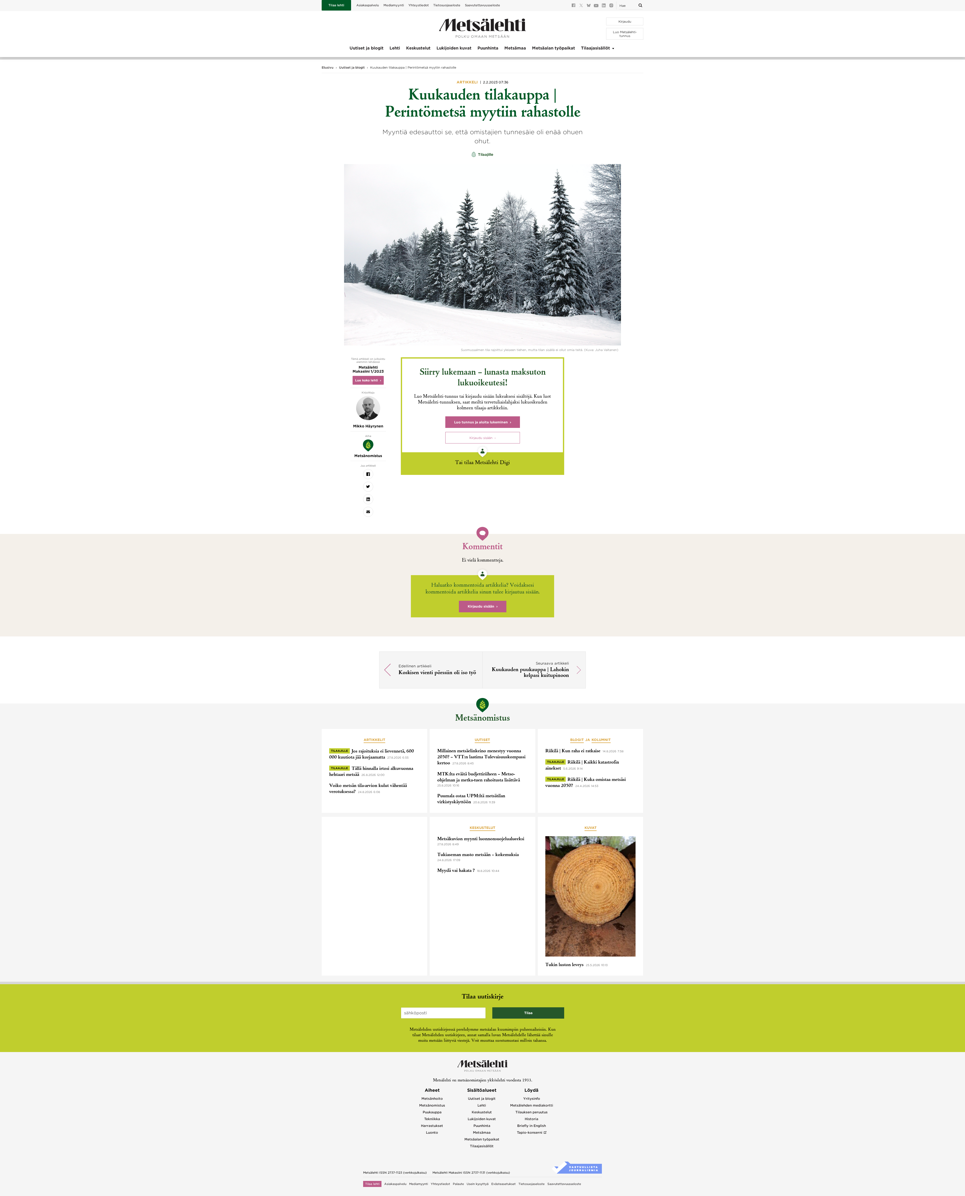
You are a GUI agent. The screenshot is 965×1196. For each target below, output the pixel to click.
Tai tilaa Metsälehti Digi (482, 463)
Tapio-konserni (529, 1132)
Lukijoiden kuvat (454, 48)
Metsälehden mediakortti (531, 1105)
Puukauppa (432, 1112)
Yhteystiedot (418, 5)
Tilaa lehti (336, 5)
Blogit (577, 740)
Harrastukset (432, 1126)
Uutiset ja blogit (366, 48)
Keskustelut (418, 48)
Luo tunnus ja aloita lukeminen (481, 422)
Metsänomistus (482, 718)
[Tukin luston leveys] (590, 897)
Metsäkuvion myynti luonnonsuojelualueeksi (480, 839)
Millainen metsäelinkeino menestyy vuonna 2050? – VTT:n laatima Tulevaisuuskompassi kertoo (481, 757)
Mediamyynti (393, 5)
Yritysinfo (531, 1099)
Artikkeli (468, 82)
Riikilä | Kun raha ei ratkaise (572, 751)
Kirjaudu (624, 21)
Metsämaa (515, 48)
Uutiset (482, 740)
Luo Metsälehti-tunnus (625, 34)
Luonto (432, 1132)
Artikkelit (374, 740)
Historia (531, 1119)
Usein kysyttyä (478, 1184)
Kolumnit (601, 740)
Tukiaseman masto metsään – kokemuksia (478, 855)
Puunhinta (487, 48)
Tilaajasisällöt (595, 48)
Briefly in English (531, 1126)
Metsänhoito (432, 1099)
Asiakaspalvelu (367, 5)
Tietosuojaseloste (446, 5)
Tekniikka (432, 1119)
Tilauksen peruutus (531, 1112)
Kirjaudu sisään (481, 438)
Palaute (458, 1184)
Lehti (395, 48)
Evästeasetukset (503, 1184)
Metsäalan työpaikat (553, 48)
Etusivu (327, 67)
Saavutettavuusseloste (482, 5)
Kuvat (591, 828)
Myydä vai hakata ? (456, 870)
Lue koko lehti (366, 380)
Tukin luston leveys (564, 965)
